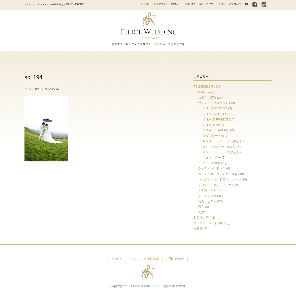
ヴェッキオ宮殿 (213, 163)
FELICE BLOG (203, 86)
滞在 (201, 206)
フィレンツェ (207, 195)
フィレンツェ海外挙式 (143, 259)
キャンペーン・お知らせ (210, 223)
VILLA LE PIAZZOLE (217, 119)
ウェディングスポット (213, 103)
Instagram (205, 92)
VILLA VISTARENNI (216, 130)
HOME (145, 4)
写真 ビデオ (207, 201)
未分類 (198, 228)
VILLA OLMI (211, 125)
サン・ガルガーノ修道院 (219, 146)
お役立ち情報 (207, 97)
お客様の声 (201, 217)
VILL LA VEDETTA (215, 108)
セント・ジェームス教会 (219, 152)
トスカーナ (205, 190)
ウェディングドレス (211, 168)
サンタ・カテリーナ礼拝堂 (221, 141)
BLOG (221, 4)
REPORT (190, 4)
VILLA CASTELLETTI (217, 113)
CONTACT (235, 4)
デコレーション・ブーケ (214, 185)
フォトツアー (212, 157)
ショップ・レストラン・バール (219, 179)
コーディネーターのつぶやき (217, 174)
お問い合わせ (175, 259)
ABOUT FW (206, 4)
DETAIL (175, 4)
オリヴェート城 (213, 135)
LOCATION (160, 4)
